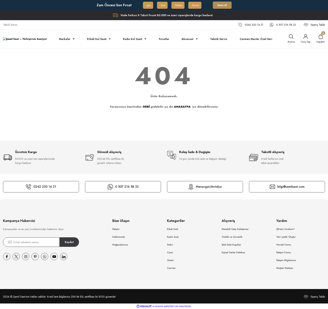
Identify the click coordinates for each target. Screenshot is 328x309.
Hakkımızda (118, 237)
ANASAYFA (182, 107)
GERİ (146, 107)
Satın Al (222, 5)
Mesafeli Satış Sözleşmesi (235, 229)
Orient (170, 260)
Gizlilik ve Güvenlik (232, 237)
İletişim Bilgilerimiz (286, 260)
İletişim (116, 229)
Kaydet (69, 242)
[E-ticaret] (163, 306)
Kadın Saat (172, 237)
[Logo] (25, 39)
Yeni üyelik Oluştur (286, 237)
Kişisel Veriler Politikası (233, 252)
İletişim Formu (283, 252)
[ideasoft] (144, 306)
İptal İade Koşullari (231, 244)
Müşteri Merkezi (284, 268)
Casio (170, 252)
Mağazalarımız (120, 244)
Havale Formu (283, 244)
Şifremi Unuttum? (285, 229)
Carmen (171, 268)
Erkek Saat (172, 229)
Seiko (170, 244)
